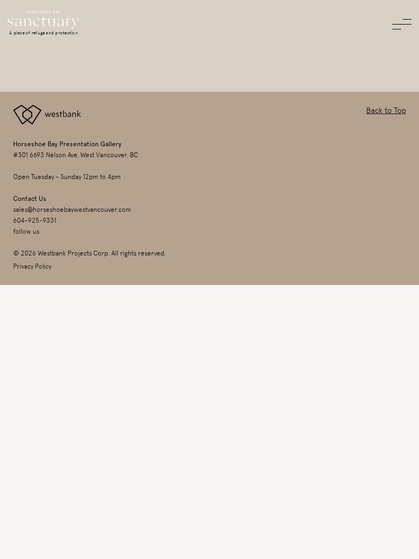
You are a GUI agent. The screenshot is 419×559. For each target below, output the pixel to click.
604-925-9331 (34, 220)
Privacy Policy (32, 266)
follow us (26, 231)
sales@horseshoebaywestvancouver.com (72, 209)
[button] (401, 24)
